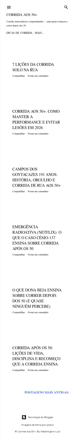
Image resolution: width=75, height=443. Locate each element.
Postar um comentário (38, 75)
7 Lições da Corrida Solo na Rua (33, 67)
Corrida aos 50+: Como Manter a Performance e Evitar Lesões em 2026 (36, 119)
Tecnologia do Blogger (40, 417)
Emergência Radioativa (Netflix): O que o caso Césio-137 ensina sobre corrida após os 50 (36, 237)
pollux (50, 424)
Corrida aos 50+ (21, 14)
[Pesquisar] (66, 6)
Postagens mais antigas (47, 392)
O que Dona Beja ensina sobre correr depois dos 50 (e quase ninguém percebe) (37, 298)
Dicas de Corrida (19, 33)
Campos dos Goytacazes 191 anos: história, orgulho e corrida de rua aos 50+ (36, 177)
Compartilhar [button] (18, 75)
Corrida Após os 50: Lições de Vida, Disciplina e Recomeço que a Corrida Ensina (36, 356)
